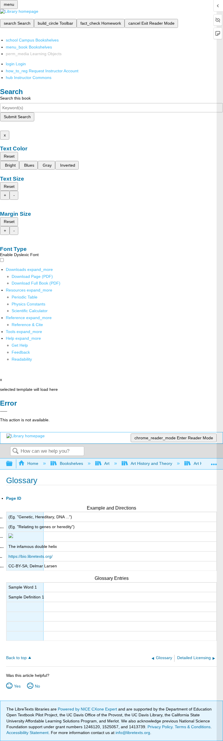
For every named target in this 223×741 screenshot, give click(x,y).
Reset (9, 156)
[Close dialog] (3, 411)
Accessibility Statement (27, 732)
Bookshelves (71, 463)
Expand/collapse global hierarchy (13, 463)
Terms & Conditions (193, 726)
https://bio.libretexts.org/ (30, 556)
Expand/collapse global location (214, 462)
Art (107, 463)
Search (15, 451)
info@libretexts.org (132, 732)
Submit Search (17, 116)
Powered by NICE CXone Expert (88, 709)
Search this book (15, 98)
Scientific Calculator (30, 310)
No (37, 686)
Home (32, 463)
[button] (21, 352)
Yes (17, 686)
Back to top (16, 658)
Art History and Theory (151, 463)
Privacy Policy (160, 726)
